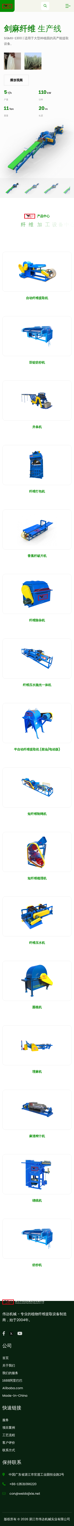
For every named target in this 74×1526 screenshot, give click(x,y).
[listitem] (12, 189)
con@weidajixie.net (24, 1493)
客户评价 (8, 1442)
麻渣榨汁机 (37, 1136)
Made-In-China (14, 1395)
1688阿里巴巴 (12, 1380)
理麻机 (37, 1071)
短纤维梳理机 (37, 878)
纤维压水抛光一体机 (37, 685)
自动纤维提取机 (37, 298)
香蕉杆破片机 (37, 555)
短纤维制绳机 (37, 813)
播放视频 (16, 80)
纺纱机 (37, 1265)
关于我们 (8, 1365)
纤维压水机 (37, 942)
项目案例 (8, 1427)
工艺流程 (8, 1435)
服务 (5, 1420)
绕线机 (37, 1200)
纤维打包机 (37, 491)
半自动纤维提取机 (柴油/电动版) (37, 749)
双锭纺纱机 (37, 362)
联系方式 (8, 1450)
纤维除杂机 (37, 620)
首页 (5, 1358)
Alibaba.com (12, 1388)
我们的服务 (10, 1373)
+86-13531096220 (23, 1484)
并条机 (37, 427)
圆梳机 (37, 1007)
